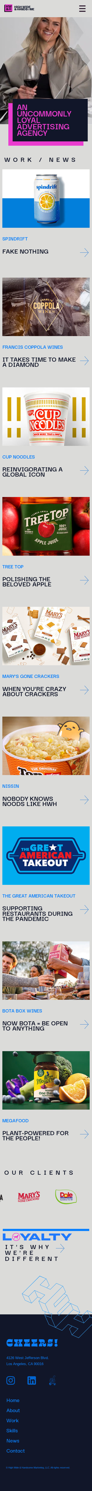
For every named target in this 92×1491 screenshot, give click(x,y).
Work (12, 1419)
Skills (12, 1429)
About (13, 1409)
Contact (15, 1449)
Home (12, 1399)
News (12, 1439)
